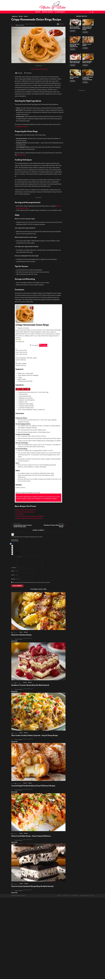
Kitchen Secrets (60, 12)
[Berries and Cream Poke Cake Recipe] (75, 57)
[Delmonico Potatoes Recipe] (38, 611)
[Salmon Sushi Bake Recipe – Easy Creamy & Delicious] (38, 812)
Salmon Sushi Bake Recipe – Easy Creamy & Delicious (31, 836)
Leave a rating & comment (35, 496)
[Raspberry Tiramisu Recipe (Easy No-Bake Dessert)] (38, 661)
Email (13, 575)
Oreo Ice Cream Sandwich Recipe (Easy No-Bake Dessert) (32, 886)
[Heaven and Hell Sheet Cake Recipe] (75, 22)
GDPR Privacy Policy (84, 895)
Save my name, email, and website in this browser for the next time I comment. (31, 582)
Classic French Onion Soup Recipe (26, 510)
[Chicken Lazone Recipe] (88, 39)
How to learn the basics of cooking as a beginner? (30, 516)
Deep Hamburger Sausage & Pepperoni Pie (75, 45)
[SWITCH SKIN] (93, 12)
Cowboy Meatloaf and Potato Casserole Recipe (87, 78)
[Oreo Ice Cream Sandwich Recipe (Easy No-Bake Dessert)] (38, 862)
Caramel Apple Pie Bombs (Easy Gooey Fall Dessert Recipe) (33, 786)
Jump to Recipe (35, 69)
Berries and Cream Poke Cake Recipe (75, 62)
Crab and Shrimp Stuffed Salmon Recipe (87, 28)
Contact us (59, 895)
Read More (14, 641)
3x (27, 389)
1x (17, 389)
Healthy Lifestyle (47, 12)
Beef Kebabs (19, 514)
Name (13, 571)
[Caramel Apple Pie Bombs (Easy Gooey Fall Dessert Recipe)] (38, 762)
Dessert (25, 682)
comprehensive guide (21, 126)
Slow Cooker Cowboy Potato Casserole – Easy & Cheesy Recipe (34, 735)
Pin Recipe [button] (44, 345)
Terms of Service (74, 895)
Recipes (37, 12)
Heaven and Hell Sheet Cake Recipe (75, 27)
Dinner (21, 632)
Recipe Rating (14, 539)
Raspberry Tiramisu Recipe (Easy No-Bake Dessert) (30, 685)
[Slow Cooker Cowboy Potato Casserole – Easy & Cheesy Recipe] (38, 712)
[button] (16, 339)
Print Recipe (44, 69)
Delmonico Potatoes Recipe (21, 635)
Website (13, 579)
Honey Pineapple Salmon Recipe (87, 62)
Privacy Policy (66, 895)
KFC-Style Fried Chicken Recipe (25, 512)
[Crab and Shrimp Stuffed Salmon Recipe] (88, 22)
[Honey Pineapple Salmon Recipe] (88, 57)
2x (23, 389)
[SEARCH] (90, 12)
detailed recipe (21, 155)
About (92, 895)
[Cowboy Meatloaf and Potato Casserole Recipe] (88, 72)
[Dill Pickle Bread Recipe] (75, 72)
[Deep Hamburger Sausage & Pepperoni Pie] (75, 39)
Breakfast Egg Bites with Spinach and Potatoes (29, 518)
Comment (14, 567)
